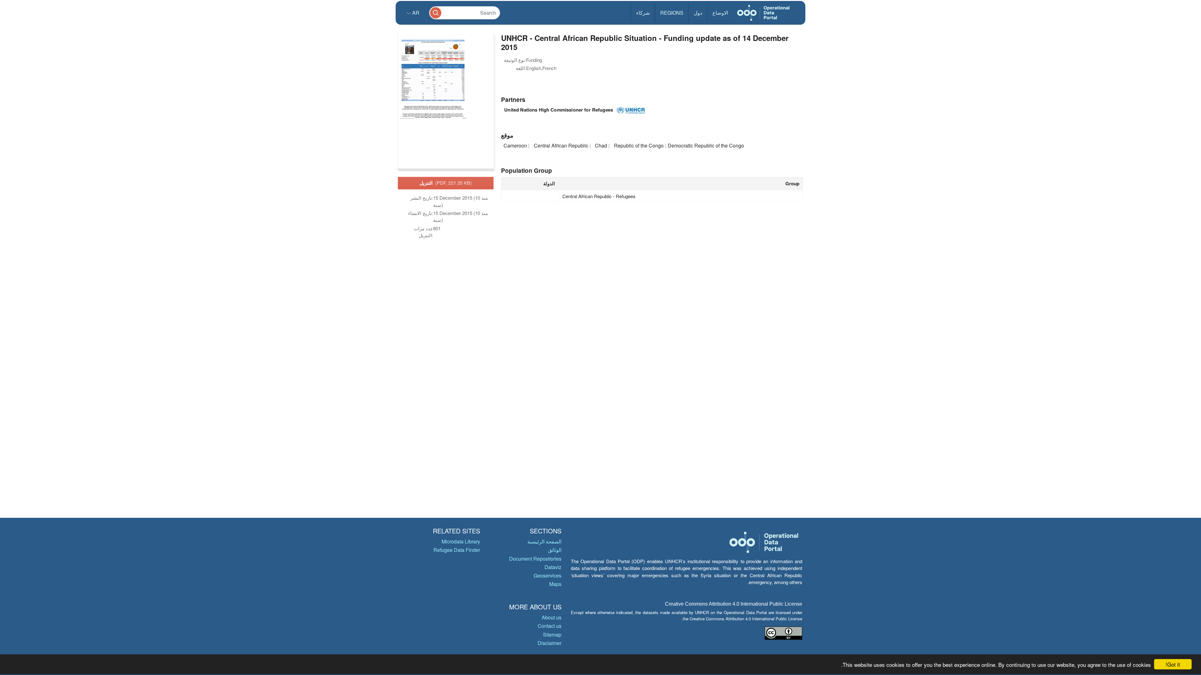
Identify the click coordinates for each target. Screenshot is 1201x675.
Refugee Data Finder (456, 549)
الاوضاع (720, 12)
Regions (671, 12)
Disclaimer (549, 643)
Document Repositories (535, 558)
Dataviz (553, 567)
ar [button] (415, 12)
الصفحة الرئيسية (544, 541)
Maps (555, 584)
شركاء (643, 12)
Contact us (549, 625)
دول (698, 12)
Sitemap (552, 634)
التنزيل (446, 182)
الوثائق (554, 549)
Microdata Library (461, 541)
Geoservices (547, 575)
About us (551, 617)
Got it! (1173, 664)
